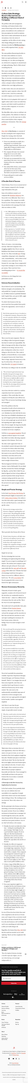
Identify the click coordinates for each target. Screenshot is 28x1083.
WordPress (13, 1053)
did (19, 254)
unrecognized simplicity (14, 433)
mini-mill (16, 568)
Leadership (4, 10)
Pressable (23, 1053)
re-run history (17, 578)
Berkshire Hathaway (15, 195)
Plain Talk (20, 930)
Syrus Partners (15, 1063)
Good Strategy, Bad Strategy (15, 493)
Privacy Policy (16, 1055)
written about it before (11, 498)
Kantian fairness (16, 608)
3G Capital (13, 364)
